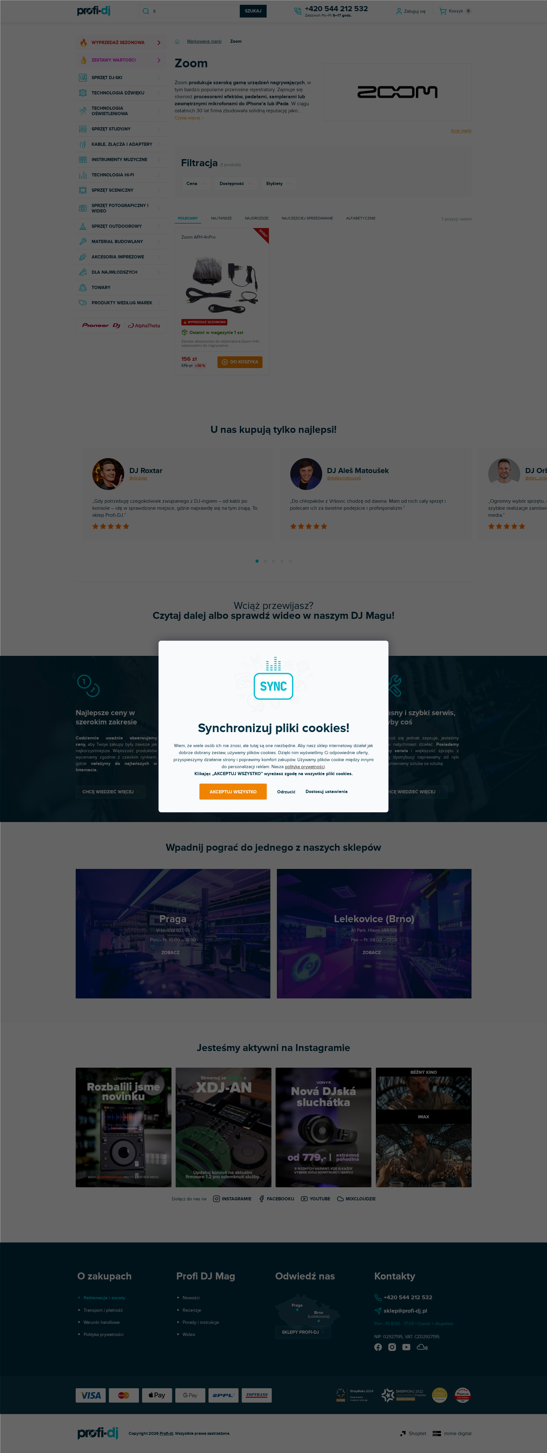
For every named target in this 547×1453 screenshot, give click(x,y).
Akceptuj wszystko (233, 791)
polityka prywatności (305, 766)
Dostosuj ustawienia (327, 791)
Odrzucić (286, 791)
